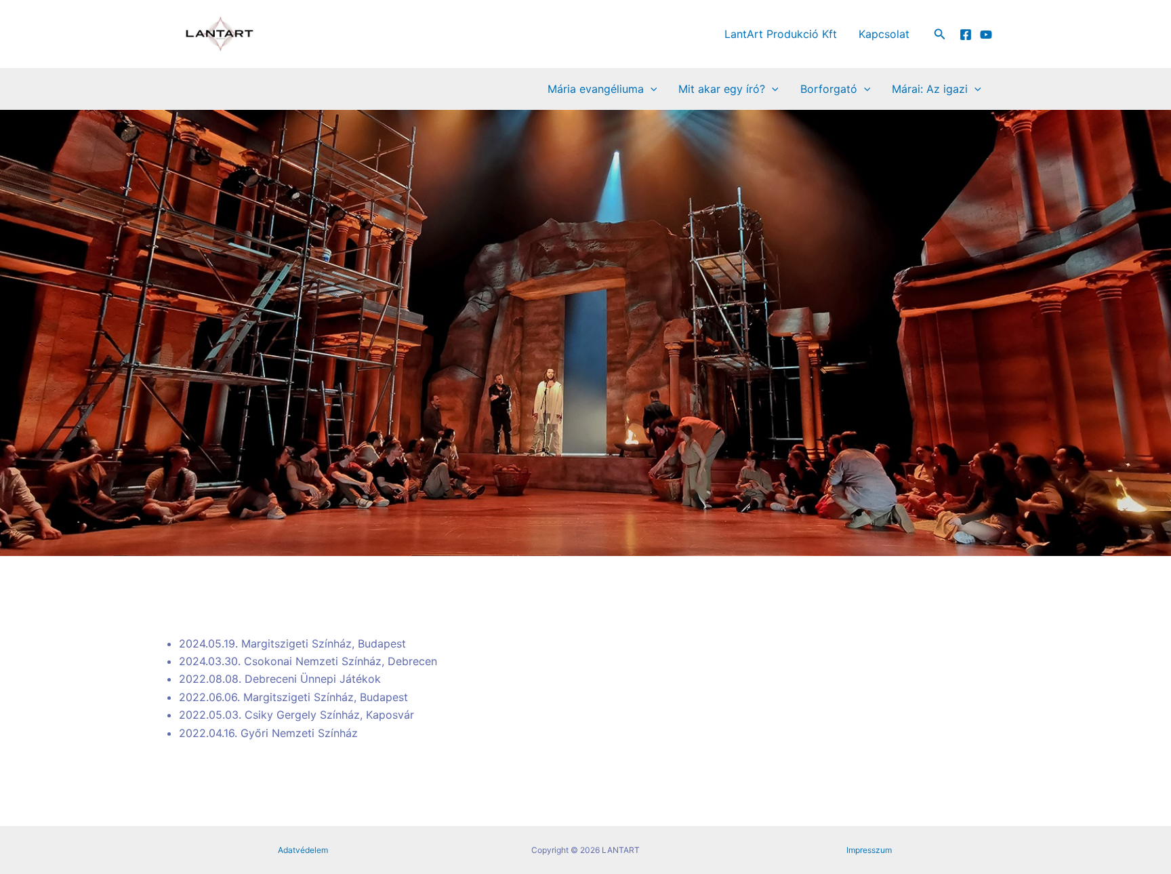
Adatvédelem (303, 850)
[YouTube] (986, 34)
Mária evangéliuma (596, 89)
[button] (940, 34)
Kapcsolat (884, 34)
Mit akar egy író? (721, 89)
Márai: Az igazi (930, 89)
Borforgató (828, 89)
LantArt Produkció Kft (780, 34)
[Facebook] (966, 34)
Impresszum (869, 850)
